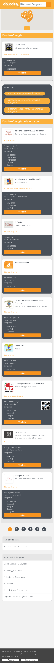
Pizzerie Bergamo (9, 140)
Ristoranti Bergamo (10, 231)
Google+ (10, 165)
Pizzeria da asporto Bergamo (13, 396)
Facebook (10, 331)
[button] (25, 16)
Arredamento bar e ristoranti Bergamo (16, 54)
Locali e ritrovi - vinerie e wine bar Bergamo (18, 188)
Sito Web (10, 162)
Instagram (10, 418)
